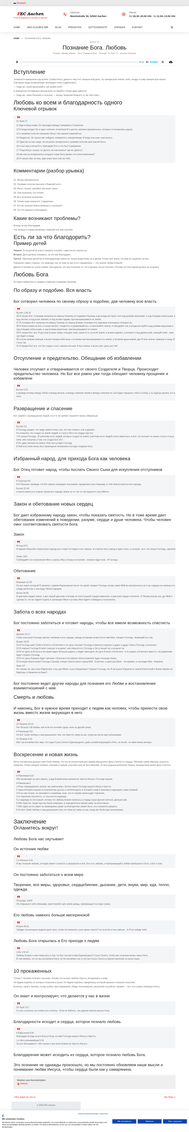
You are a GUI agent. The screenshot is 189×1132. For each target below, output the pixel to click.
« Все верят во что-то (25, 1097)
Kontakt (137, 27)
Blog (58, 27)
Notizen (24, 1083)
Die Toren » (169, 1097)
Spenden (119, 27)
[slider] (79, 62)
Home (17, 27)
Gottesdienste (97, 27)
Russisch (21, 3)
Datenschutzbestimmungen (88, 1114)
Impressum (104, 1114)
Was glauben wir (37, 27)
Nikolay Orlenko (68, 53)
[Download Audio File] (170, 62)
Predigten (74, 27)
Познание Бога (90, 53)
